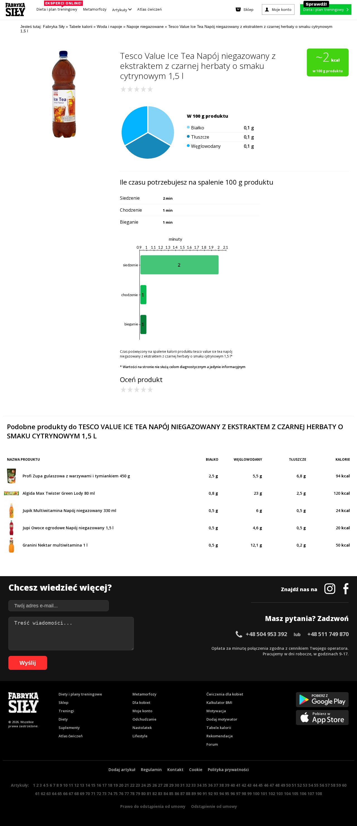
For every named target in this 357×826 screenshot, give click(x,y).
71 (93, 793)
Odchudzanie (144, 719)
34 (199, 785)
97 (238, 793)
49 (283, 785)
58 (333, 785)
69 (82, 793)
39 (227, 785)
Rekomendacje (219, 735)
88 (188, 793)
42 (244, 785)
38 (221, 785)
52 (299, 785)
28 (165, 785)
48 (277, 785)
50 (288, 785)
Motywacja (216, 710)
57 (327, 785)
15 (93, 785)
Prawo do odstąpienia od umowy (152, 806)
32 (188, 785)
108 (318, 793)
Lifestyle (140, 735)
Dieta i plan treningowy (58, 7)
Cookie (195, 769)
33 (193, 785)
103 (279, 793)
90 (199, 793)
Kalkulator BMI (219, 702)
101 (263, 793)
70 (87, 793)
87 (182, 793)
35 (204, 785)
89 (193, 793)
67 (71, 793)
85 (171, 793)
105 (295, 793)
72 (99, 793)
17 (104, 785)
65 (59, 793)
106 (303, 793)
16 (99, 785)
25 (149, 785)
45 (260, 785)
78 (132, 793)
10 (65, 785)
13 (82, 785)
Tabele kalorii (218, 727)
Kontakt (175, 769)
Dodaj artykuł (121, 769)
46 (266, 785)
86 (177, 793)
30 (177, 785)
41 (238, 785)
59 (338, 785)
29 (171, 785)
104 (287, 793)
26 (154, 785)
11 (71, 785)
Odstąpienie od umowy (214, 806)
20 (121, 785)
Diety (63, 719)
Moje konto (142, 710)
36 (210, 785)
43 (249, 785)
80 (143, 793)
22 (132, 785)
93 (216, 793)
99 (249, 793)
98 (244, 793)
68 (76, 793)
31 (182, 785)
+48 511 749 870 (328, 634)
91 (204, 793)
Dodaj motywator (221, 719)
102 (271, 793)
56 (322, 785)
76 (121, 793)
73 (104, 793)
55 (316, 785)
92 (210, 793)
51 (294, 785)
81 (149, 793)
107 (310, 793)
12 (76, 785)
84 (165, 793)
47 (271, 785)
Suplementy (69, 727)
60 (344, 785)
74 (110, 793)
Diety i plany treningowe (80, 694)
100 (256, 793)
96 (232, 793)
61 (37, 793)
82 (154, 793)
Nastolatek (142, 727)
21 (126, 785)
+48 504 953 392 (266, 634)
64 (54, 793)
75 (115, 793)
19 (115, 785)
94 (221, 793)
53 (305, 785)
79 (138, 793)
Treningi (66, 710)
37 (216, 785)
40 (232, 785)
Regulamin (151, 769)
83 (160, 793)
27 (160, 785)
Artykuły (120, 10)
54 (310, 785)
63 (48, 793)
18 (110, 785)
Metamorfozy (95, 9)
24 (143, 785)
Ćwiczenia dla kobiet (224, 694)
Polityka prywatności (228, 769)
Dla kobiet (141, 702)
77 (126, 793)
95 (227, 793)
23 (138, 785)
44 (255, 785)
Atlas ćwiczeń (149, 9)
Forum (212, 744)
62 (43, 793)
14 (87, 785)
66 (65, 793)
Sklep (63, 702)
